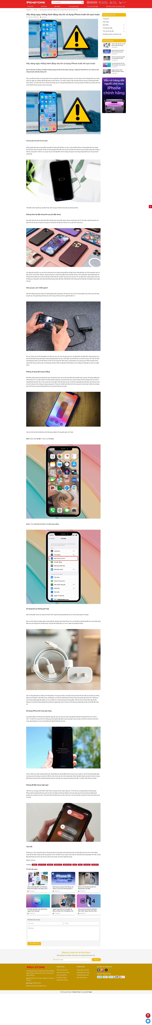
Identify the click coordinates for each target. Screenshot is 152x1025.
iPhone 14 (58, 865)
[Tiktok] (106, 970)
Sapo (90, 992)
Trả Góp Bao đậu (74, 6)
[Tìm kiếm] (82, 2)
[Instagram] (102, 970)
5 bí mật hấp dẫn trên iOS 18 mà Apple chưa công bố (37, 910)
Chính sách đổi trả (62, 975)
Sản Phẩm (57, 6)
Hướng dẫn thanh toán (83, 972)
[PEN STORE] (36, 967)
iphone (50, 865)
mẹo (80, 865)
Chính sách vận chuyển (63, 972)
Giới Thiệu (44, 6)
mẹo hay (87, 865)
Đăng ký (96, 960)
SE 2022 (94, 865)
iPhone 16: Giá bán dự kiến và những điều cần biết (87, 888)
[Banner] (114, 95)
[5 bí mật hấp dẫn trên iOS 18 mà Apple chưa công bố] (38, 901)
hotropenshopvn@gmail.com (38, 986)
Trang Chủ (30, 6)
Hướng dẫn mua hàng (83, 970)
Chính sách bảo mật (62, 970)
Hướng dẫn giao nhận (83, 975)
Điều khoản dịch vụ (82, 977)
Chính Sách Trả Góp (62, 980)
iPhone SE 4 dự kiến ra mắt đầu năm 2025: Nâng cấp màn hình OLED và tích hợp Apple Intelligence (87, 910)
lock (75, 865)
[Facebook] (98, 970)
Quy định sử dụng (61, 977)
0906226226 (37, 983)
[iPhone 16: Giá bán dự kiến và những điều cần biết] (89, 878)
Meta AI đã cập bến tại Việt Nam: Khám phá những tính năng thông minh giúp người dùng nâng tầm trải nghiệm (37, 888)
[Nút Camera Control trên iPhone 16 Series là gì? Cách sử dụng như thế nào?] (63, 878)
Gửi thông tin (34, 943)
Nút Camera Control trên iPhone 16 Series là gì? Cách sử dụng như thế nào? (63, 888)
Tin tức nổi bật (108, 41)
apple (34, 865)
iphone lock (67, 865)
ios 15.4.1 (42, 865)
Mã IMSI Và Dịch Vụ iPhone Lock (115, 6)
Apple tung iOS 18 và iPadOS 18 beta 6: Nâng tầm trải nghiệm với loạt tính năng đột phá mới (63, 910)
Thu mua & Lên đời (92, 6)
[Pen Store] (36, 2)
